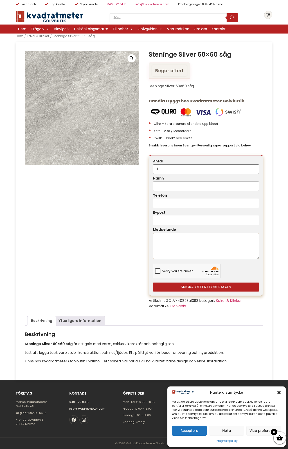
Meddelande (164, 229)
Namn (158, 178)
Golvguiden (148, 28)
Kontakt (219, 28)
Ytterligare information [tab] (79, 320)
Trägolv (37, 28)
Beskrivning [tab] (41, 320)
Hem (22, 28)
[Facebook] (73, 419)
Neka (226, 430)
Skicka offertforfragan (206, 287)
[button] (279, 392)
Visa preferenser (264, 430)
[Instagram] (83, 419)
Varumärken (178, 28)
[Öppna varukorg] (268, 15)
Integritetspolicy (227, 441)
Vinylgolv (62, 28)
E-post (159, 212)
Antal (158, 161)
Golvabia (178, 306)
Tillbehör (120, 28)
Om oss (200, 28)
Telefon (160, 195)
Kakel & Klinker (38, 36)
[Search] (232, 17)
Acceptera (189, 430)
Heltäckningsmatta (91, 28)
